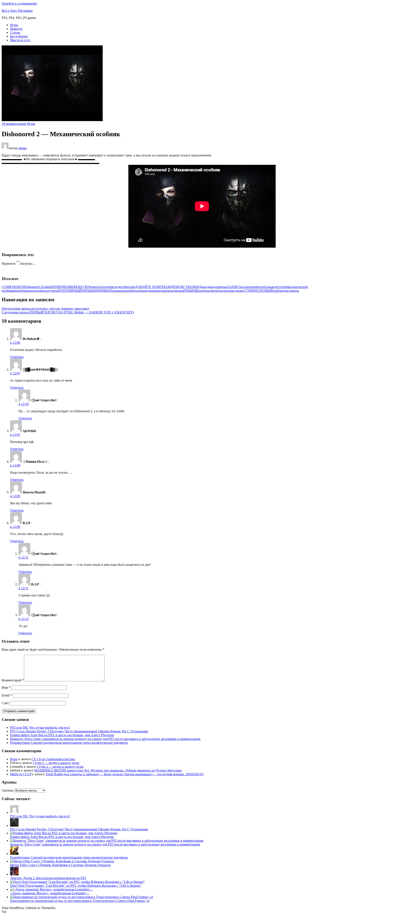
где (119, 287)
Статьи (15, 32)
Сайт (5, 703)
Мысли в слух (20, 40)
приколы (119, 290)
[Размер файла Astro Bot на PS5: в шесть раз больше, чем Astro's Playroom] (63, 833)
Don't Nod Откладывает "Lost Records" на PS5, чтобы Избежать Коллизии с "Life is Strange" (75, 885)
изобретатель (260, 287)
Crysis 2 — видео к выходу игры (56, 763)
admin (22, 148)
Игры (14, 25)
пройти (131, 290)
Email (7, 695)
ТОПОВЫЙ (264, 290)
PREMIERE (69, 287)
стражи (238, 290)
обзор (17, 290)
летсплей (280, 287)
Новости (16, 28)
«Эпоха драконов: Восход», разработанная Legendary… (49, 893)
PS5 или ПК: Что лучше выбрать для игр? (40, 727)
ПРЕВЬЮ (89, 290)
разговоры (175, 290)
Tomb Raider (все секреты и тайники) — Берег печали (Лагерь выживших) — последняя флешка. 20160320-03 (124, 774)
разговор (161, 290)
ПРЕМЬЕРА (104, 290)
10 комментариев (14, 124)
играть (246, 287)
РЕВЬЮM (190, 290)
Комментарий (13, 680)
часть (288, 290)
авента (96, 287)
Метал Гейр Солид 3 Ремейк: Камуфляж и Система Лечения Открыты (60, 865)
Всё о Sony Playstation (17, 10)
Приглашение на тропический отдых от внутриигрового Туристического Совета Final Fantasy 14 (79, 900)
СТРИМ (249, 290)
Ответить (17, 357)
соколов (227, 290)
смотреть (215, 290)
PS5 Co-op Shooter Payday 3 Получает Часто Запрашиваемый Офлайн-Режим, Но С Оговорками (79, 731)
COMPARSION (13, 287)
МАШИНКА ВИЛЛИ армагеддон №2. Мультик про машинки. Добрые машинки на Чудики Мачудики (108, 770)
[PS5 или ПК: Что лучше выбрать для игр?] (14, 812)
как (271, 287)
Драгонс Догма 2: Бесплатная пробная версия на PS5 (48, 878)
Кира (13, 759)
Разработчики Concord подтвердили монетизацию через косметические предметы (69, 742)
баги (113, 287)
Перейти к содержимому (19, 3)
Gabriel (47, 287)
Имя (6, 687)
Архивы (7, 790)
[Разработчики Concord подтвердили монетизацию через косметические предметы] (14, 853)
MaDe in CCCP (20, 774)
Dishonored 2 (33, 287)
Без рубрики (19, 36)
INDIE (56, 287)
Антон (105, 287)
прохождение (145, 290)
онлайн (39, 290)
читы (295, 290)
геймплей (128, 287)
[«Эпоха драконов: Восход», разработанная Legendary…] (51, 889)
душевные (220, 287)
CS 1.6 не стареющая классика (53, 759)
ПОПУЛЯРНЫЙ (70, 290)
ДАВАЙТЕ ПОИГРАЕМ (153, 287)
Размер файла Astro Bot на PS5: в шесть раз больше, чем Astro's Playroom (62, 837)
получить (51, 290)
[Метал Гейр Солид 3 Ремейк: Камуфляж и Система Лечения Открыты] (62, 861)
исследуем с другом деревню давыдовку (45, 308)
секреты (203, 290)
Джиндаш (206, 287)
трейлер (278, 290)
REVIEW (84, 287)
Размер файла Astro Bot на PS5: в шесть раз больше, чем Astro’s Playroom (62, 735)
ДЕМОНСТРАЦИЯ (185, 287)
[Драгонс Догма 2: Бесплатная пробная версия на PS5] (14, 874)
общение (27, 290)
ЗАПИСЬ (234, 287)
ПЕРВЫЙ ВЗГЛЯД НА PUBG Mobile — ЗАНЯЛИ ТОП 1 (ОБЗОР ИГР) (68, 312)
